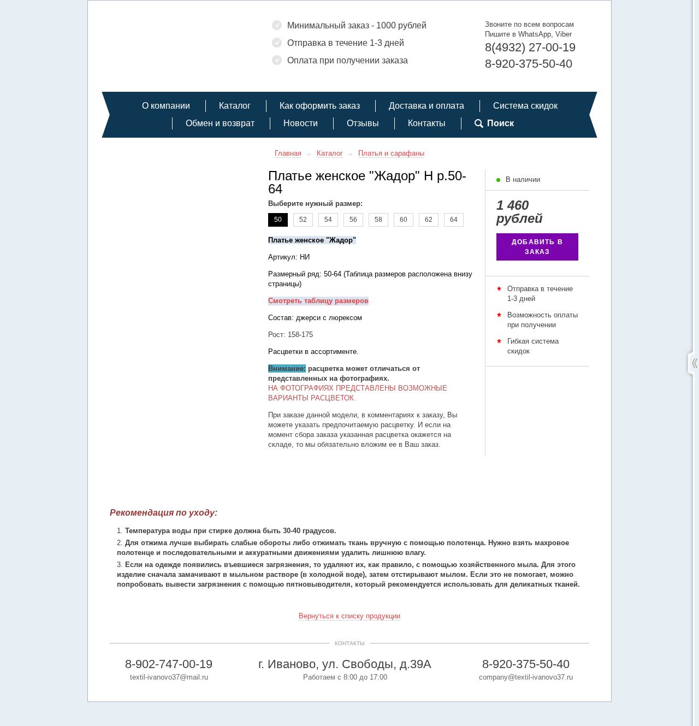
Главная (288, 153)
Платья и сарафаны (391, 153)
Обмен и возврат (220, 123)
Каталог (235, 105)
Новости (300, 123)
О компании (166, 105)
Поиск (500, 123)
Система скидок (525, 105)
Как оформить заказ (320, 105)
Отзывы (363, 123)
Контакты (427, 123)
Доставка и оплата (426, 105)
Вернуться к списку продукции (349, 616)
